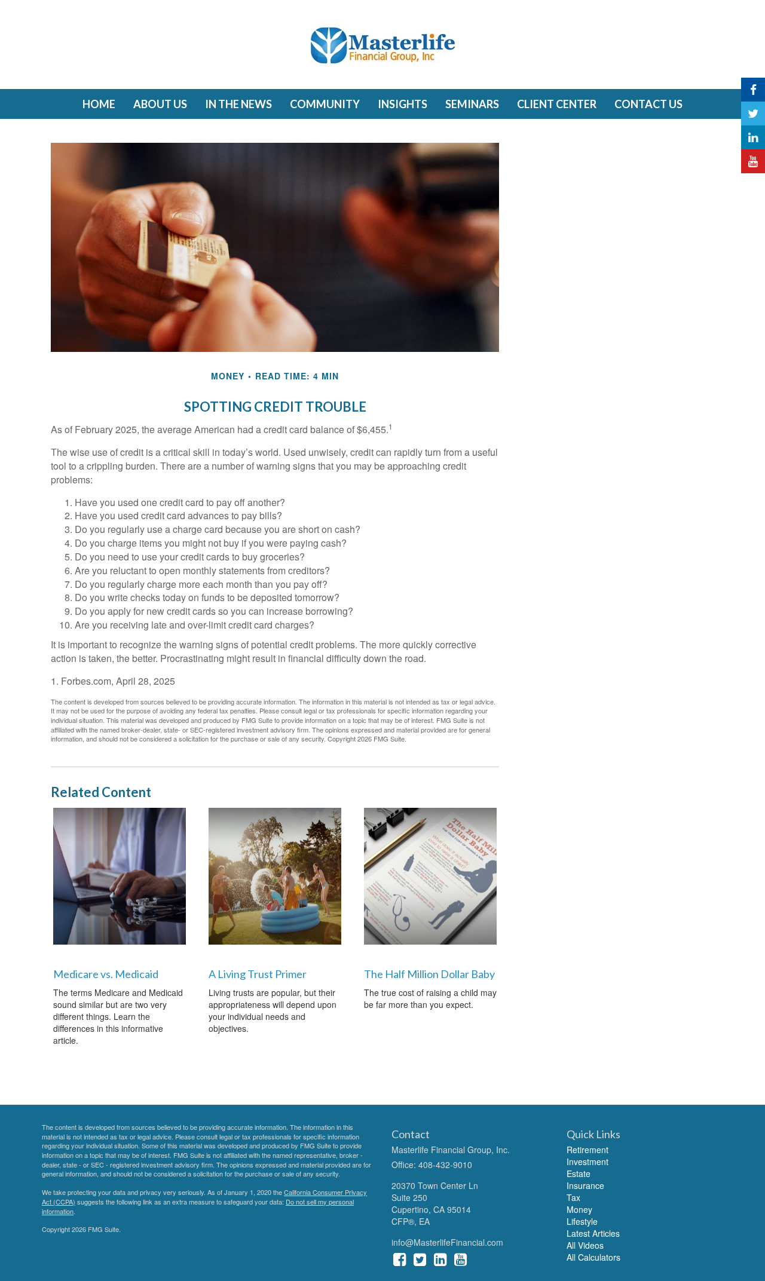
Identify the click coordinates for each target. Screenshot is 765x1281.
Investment (587, 1161)
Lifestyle (582, 1221)
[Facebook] (753, 90)
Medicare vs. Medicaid (105, 973)
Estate (578, 1173)
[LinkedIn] (753, 137)
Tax (573, 1197)
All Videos (585, 1245)
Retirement (587, 1150)
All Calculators (593, 1257)
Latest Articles (593, 1233)
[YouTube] (753, 161)
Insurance (585, 1185)
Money (579, 1209)
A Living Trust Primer (258, 973)
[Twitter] (753, 113)
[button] (160, 104)
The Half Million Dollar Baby (429, 973)
